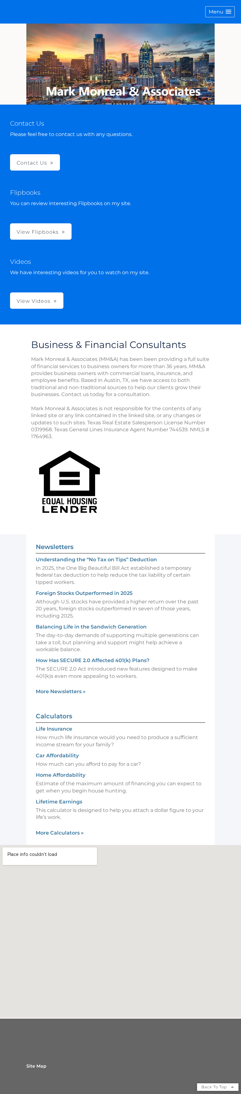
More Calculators (60, 833)
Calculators (54, 716)
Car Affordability (57, 756)
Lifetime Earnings (59, 802)
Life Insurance (54, 729)
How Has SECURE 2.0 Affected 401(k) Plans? (92, 660)
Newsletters (54, 547)
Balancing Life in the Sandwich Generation (91, 627)
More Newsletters (61, 691)
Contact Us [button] (32, 163)
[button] (220, 11)
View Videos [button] (34, 301)
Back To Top (214, 1087)
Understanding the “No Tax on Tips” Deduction (96, 560)
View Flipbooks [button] (38, 232)
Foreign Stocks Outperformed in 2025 (84, 593)
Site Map (36, 1066)
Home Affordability (60, 775)
